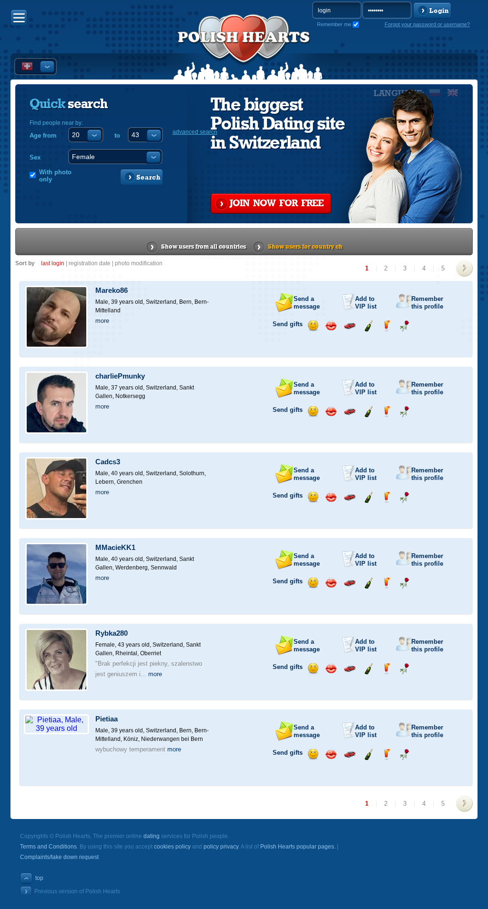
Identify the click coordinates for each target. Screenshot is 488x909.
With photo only (55, 176)
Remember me (334, 24)
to (117, 135)
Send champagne (368, 325)
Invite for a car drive (350, 325)
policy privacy (220, 846)
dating (151, 836)
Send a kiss (330, 325)
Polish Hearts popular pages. (298, 846)
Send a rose (404, 325)
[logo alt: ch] (244, 48)
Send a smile (312, 325)
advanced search (195, 132)
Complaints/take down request (59, 857)
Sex (35, 157)
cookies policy (172, 846)
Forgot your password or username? (427, 24)
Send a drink (386, 325)
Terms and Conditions (48, 846)
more (102, 320)
